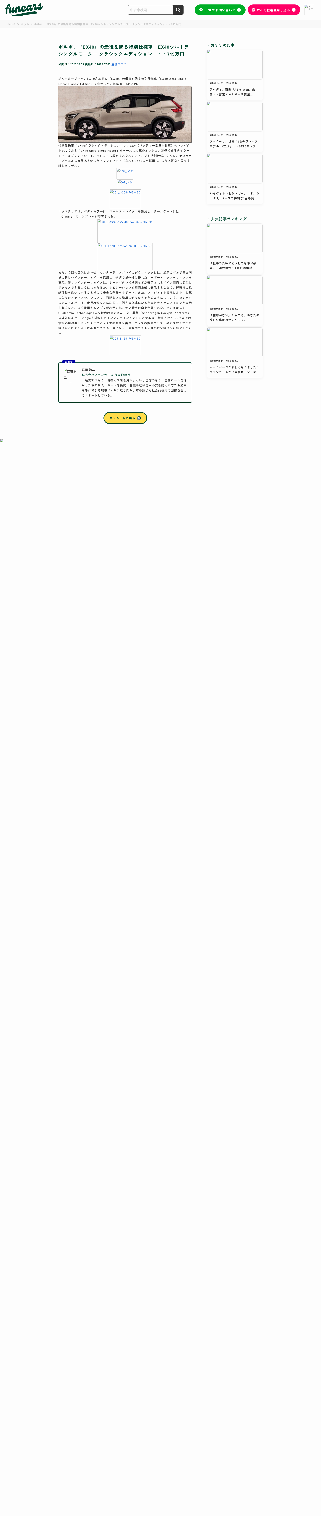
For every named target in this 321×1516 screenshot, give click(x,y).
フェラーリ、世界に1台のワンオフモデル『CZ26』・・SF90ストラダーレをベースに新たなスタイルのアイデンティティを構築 (235, 144)
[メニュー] (309, 10)
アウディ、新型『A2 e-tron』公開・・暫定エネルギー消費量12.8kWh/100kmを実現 (232, 92)
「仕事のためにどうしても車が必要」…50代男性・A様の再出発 (233, 265)
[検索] (178, 9)
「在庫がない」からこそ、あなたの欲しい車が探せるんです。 (235, 317)
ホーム (11, 24)
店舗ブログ (118, 64)
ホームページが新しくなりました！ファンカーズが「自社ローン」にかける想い (235, 369)
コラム (25, 24)
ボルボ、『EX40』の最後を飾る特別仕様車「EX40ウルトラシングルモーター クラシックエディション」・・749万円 (107, 24)
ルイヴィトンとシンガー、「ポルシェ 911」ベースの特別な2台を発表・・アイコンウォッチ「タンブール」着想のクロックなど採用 (235, 196)
